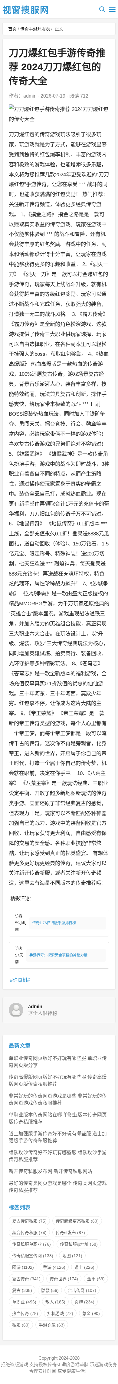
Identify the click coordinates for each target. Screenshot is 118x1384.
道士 (84, 1267)
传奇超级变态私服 (77, 1221)
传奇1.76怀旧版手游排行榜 (54, 923)
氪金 (91, 1313)
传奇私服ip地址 (79, 1244)
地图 (72, 1255)
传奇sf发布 (70, 1232)
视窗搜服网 (25, 10)
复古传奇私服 (29, 1221)
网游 (23, 1267)
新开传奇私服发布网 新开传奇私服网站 (50, 1171)
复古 (22, 1290)
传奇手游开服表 (35, 28)
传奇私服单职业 (31, 1244)
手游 (54, 1267)
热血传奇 (25, 1313)
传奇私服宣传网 (32, 1255)
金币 (96, 1278)
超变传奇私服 (29, 1232)
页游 (84, 1301)
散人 (55, 1301)
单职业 (24, 1301)
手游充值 (52, 1325)
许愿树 (20, 980)
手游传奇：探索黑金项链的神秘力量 (58, 955)
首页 (12, 28)
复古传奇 (26, 1278)
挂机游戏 (60, 1313)
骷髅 (50, 1290)
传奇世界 (64, 1278)
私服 (21, 1325)
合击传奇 (82, 1290)
